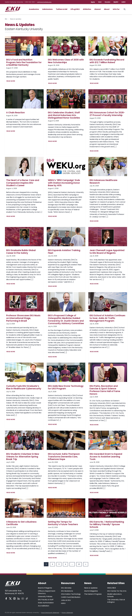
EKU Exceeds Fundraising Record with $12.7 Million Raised (107, 61)
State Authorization (46, 603)
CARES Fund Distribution (70, 597)
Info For (116, 9)
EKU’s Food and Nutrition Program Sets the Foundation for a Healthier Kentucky (24, 62)
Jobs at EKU (66, 600)
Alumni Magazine (91, 591)
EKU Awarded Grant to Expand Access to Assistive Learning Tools (106, 457)
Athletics (87, 9)
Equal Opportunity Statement (50, 612)
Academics (34, 9)
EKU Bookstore (67, 591)
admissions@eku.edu (44, 2)
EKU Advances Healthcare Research (103, 181)
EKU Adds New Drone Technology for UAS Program (66, 387)
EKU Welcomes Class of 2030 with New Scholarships (66, 61)
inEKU (123, 2)
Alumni (97, 9)
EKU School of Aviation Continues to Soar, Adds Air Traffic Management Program (107, 318)
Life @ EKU (75, 9)
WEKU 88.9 (111, 588)
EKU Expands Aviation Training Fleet (64, 251)
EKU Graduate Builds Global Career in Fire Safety (21, 251)
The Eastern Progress (93, 594)
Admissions (47, 9)
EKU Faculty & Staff (45, 599)
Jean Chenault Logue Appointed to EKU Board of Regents (107, 251)
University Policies (45, 596)
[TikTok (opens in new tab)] (27, 598)
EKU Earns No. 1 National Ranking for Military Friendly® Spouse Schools (107, 524)
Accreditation (43, 606)
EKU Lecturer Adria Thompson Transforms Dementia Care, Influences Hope (64, 457)
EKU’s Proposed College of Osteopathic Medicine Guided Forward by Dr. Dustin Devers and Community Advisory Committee (66, 319)
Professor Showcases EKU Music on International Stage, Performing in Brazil (23, 318)
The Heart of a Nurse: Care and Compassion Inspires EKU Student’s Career (22, 183)
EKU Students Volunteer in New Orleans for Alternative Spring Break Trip (22, 457)
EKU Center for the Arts (116, 591)
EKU (6, 19)
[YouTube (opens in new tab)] (22, 598)
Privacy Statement (67, 612)
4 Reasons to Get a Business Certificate (21, 523)
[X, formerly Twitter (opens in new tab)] (10, 598)
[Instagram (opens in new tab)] (14, 598)
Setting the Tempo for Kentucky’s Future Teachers (63, 523)
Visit (99, 2)
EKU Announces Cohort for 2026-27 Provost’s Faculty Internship (107, 113)
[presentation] (24, 46)
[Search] (124, 9)
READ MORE (11, 81)
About (107, 9)
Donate (107, 2)
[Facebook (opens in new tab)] (6, 598)
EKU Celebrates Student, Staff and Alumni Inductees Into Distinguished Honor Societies (64, 115)
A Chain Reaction (15, 112)
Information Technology (71, 594)
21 (79, 564)
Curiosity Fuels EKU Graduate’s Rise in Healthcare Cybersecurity (23, 387)
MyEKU (116, 2)
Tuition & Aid (61, 9)
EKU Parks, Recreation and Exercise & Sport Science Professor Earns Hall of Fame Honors (105, 390)
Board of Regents (45, 588)
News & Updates (90, 588)
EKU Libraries (66, 588)
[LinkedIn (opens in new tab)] (18, 598)
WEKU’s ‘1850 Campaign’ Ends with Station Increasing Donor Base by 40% (64, 183)
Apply (93, 2)
